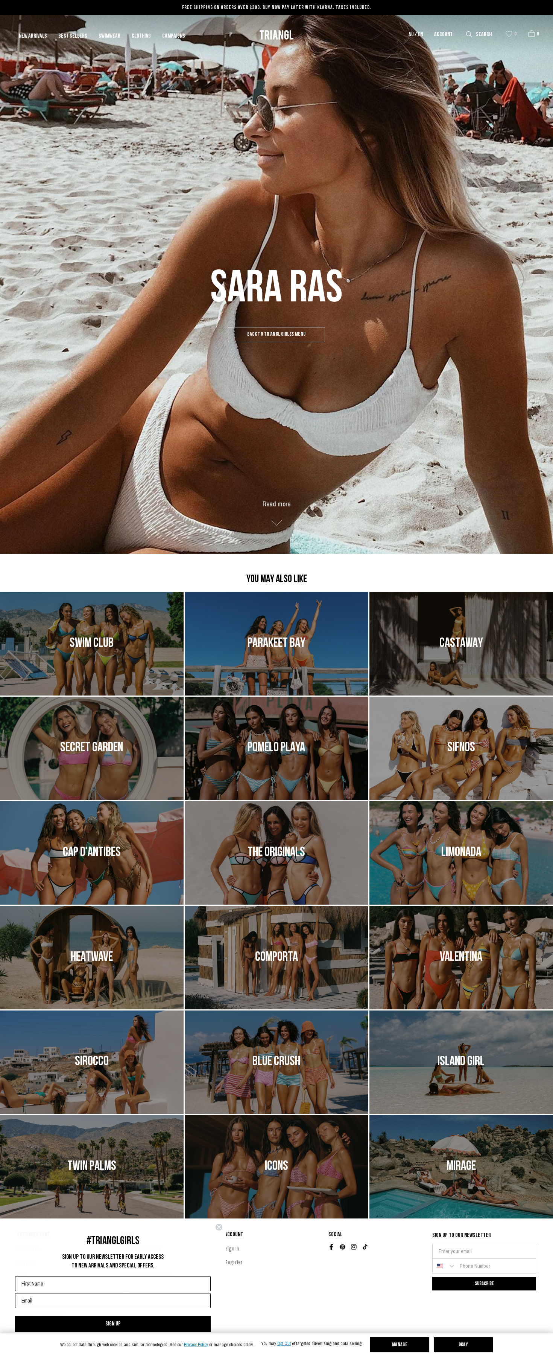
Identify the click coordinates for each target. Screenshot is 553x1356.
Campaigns (173, 36)
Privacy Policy (196, 1345)
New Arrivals (33, 36)
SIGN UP (113, 1323)
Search (484, 35)
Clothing (141, 36)
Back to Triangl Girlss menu (276, 334)
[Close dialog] (219, 1227)
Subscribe (484, 1283)
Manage (400, 1345)
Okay (463, 1345)
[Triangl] (276, 35)
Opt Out (284, 1344)
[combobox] (444, 1266)
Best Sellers (72, 36)
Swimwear (109, 36)
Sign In (232, 1248)
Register (233, 1262)
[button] (531, 33)
